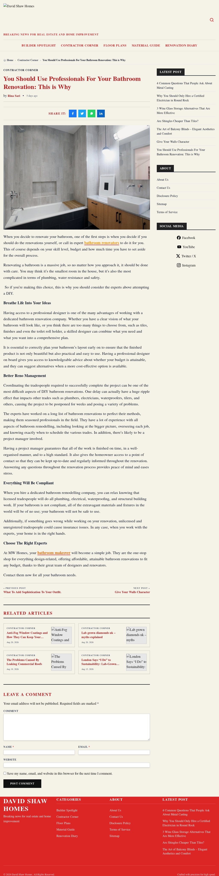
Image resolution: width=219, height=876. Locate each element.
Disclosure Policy (167, 196)
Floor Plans (115, 45)
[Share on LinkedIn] (101, 113)
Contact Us (163, 188)
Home (10, 60)
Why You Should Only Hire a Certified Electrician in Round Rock (186, 823)
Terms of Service (167, 212)
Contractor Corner (79, 45)
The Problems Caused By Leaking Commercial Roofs (24, 662)
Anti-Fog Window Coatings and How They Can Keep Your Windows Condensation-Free (27, 636)
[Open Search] (212, 20)
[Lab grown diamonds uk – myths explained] (136, 635)
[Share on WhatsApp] (91, 113)
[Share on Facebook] (73, 113)
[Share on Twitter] (82, 113)
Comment (10, 711)
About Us (162, 180)
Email (84, 747)
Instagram (188, 265)
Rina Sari (14, 95)
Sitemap (162, 204)
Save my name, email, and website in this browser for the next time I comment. (59, 773)
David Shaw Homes (25, 804)
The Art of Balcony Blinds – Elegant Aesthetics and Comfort (185, 851)
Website (9, 759)
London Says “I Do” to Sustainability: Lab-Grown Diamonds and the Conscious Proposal (100, 666)
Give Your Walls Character (173, 142)
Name (8, 747)
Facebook (188, 237)
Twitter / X (189, 256)
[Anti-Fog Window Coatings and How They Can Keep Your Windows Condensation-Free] (61, 635)
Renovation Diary (181, 45)
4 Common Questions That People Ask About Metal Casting (186, 812)
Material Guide (146, 45)
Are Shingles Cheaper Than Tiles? (177, 121)
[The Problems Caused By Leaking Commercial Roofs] (61, 662)
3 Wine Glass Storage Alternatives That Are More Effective (186, 834)
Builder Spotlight (39, 45)
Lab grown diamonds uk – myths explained (98, 634)
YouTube (189, 246)
